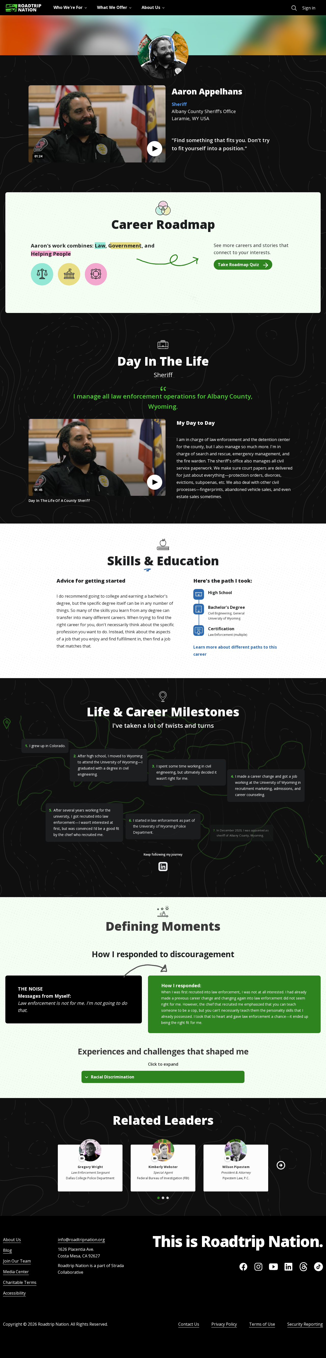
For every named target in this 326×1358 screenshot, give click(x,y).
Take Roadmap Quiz (238, 264)
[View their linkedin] (163, 866)
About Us (12, 1239)
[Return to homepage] (23, 7)
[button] (154, 148)
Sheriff (179, 104)
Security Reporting (305, 1324)
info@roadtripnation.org (81, 1239)
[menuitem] (294, 8)
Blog (7, 1250)
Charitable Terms (19, 1282)
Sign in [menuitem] (308, 8)
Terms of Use (262, 1324)
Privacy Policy (224, 1324)
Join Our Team (17, 1261)
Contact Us (188, 1324)
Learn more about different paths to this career (235, 650)
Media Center (16, 1271)
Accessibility (14, 1293)
